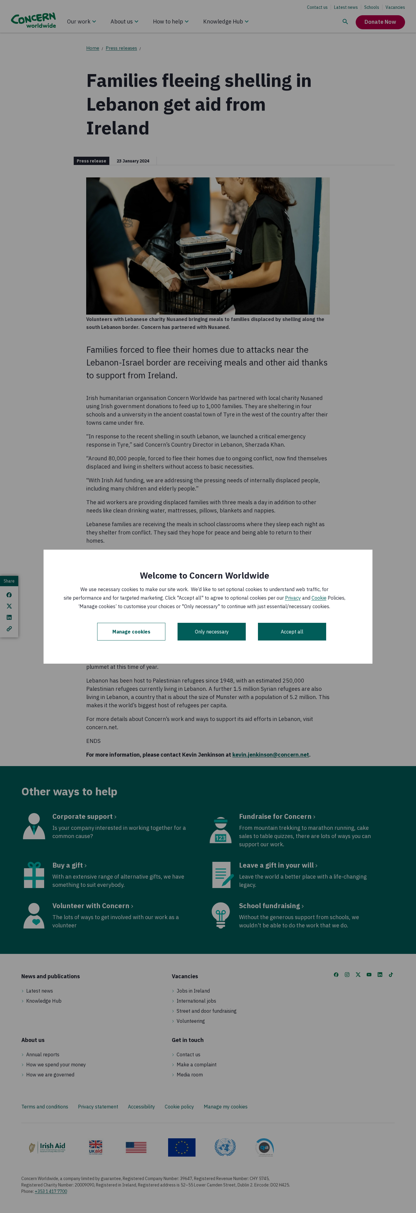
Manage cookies (131, 632)
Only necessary (212, 632)
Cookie (319, 598)
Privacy (293, 598)
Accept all (292, 632)
